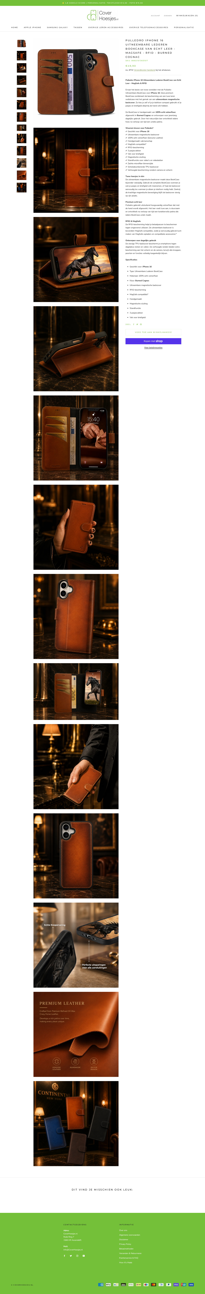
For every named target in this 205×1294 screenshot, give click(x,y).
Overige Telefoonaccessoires (148, 27)
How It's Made (125, 1262)
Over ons (123, 1230)
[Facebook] (133, 324)
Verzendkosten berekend (144, 70)
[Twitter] (137, 324)
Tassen (78, 27)
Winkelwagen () (187, 16)
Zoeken (168, 16)
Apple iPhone (32, 27)
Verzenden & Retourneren (130, 1253)
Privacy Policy (125, 1244)
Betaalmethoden (126, 1248)
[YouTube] (84, 1255)
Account (155, 16)
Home (14, 27)
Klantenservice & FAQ (128, 1258)
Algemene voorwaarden (129, 1235)
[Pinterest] (141, 324)
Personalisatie (184, 27)
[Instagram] (77, 1255)
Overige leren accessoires (105, 27)
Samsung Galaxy (57, 27)
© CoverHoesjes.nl (22, 1285)
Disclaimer (123, 1239)
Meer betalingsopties (153, 347)
